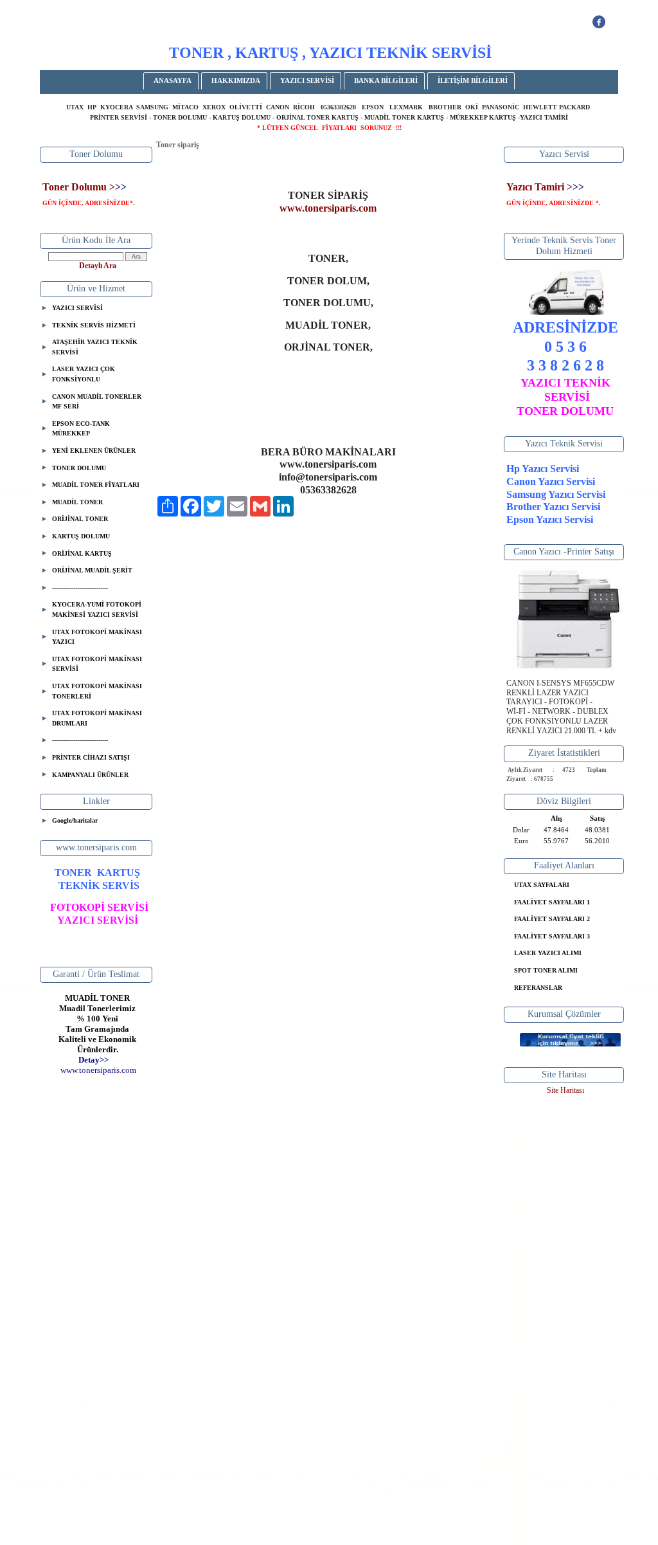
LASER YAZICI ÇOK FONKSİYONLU (83, 374)
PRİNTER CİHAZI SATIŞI (91, 757)
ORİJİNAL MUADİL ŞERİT (92, 570)
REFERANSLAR (538, 987)
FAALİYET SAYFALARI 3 (552, 936)
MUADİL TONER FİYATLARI (95, 484)
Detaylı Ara (97, 265)
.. (98, 1070)
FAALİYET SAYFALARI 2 (552, 918)
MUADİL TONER (77, 502)
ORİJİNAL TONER (80, 518)
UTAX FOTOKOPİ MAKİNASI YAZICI (97, 637)
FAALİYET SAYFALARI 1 (552, 902)
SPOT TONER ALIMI (546, 970)
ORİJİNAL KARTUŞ (82, 553)
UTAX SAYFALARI (541, 884)
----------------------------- (80, 587)
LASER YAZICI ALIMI (548, 952)
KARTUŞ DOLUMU (81, 536)
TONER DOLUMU (79, 467)
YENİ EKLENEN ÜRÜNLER (94, 450)
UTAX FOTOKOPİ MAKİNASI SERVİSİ (97, 664)
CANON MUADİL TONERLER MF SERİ (96, 401)
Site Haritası (565, 1090)
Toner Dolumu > (78, 186)
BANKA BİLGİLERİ (386, 80)
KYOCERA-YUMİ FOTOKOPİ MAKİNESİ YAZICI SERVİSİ (96, 609)
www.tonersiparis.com (328, 208)
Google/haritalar (75, 820)
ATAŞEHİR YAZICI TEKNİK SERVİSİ (95, 347)
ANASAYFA (172, 80)
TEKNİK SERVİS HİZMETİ (94, 325)
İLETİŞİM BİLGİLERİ (473, 80)
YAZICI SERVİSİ (307, 80)
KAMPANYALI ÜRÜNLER (90, 774)
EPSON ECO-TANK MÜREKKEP (81, 428)
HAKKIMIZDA (235, 80)
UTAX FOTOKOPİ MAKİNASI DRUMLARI (97, 718)
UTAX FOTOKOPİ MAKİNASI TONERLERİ (97, 691)
